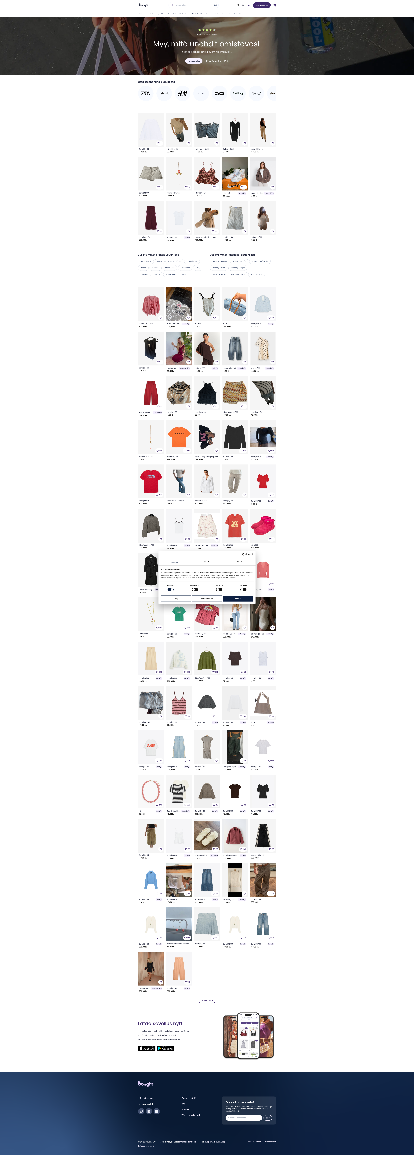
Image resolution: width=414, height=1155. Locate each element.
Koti (174, 14)
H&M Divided (192, 261)
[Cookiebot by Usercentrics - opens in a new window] (243, 554)
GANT (159, 261)
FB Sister (155, 268)
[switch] (195, 589)
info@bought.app (187, 1141)
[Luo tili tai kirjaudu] (248, 5)
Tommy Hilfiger (174, 261)
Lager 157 (268, 193)
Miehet (150, 14)
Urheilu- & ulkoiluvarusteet (216, 14)
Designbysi (184, 368)
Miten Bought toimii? (216, 61)
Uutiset (185, 1109)
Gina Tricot (185, 268)
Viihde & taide (197, 14)
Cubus (157, 274)
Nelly (214, 368)
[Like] (188, 143)
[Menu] (243, 5)
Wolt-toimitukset (190, 1115)
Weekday (144, 274)
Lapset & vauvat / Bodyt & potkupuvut (228, 274)
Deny (176, 598)
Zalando (241, 368)
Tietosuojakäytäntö (146, 1146)
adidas (143, 268)
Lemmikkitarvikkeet (237, 14)
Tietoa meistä (188, 1098)
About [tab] (239, 562)
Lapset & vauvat (163, 14)
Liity (268, 1118)
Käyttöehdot (270, 1142)
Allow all (238, 598)
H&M (158, 811)
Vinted (241, 193)
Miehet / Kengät (238, 268)
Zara (186, 237)
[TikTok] (157, 1111)
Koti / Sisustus (256, 274)
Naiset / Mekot (218, 268)
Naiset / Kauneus (219, 261)
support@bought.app (215, 1141)
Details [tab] (207, 562)
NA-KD (241, 634)
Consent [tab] (174, 562)
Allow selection (207, 598)
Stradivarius (171, 274)
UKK (183, 1103)
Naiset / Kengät (239, 261)
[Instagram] (141, 1111)
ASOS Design (146, 261)
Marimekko (170, 268)
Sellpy (213, 545)
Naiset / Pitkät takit (260, 261)
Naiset (142, 14)
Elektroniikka (184, 14)
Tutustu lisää (207, 1000)
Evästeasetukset (254, 1142)
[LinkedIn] (149, 1111)
